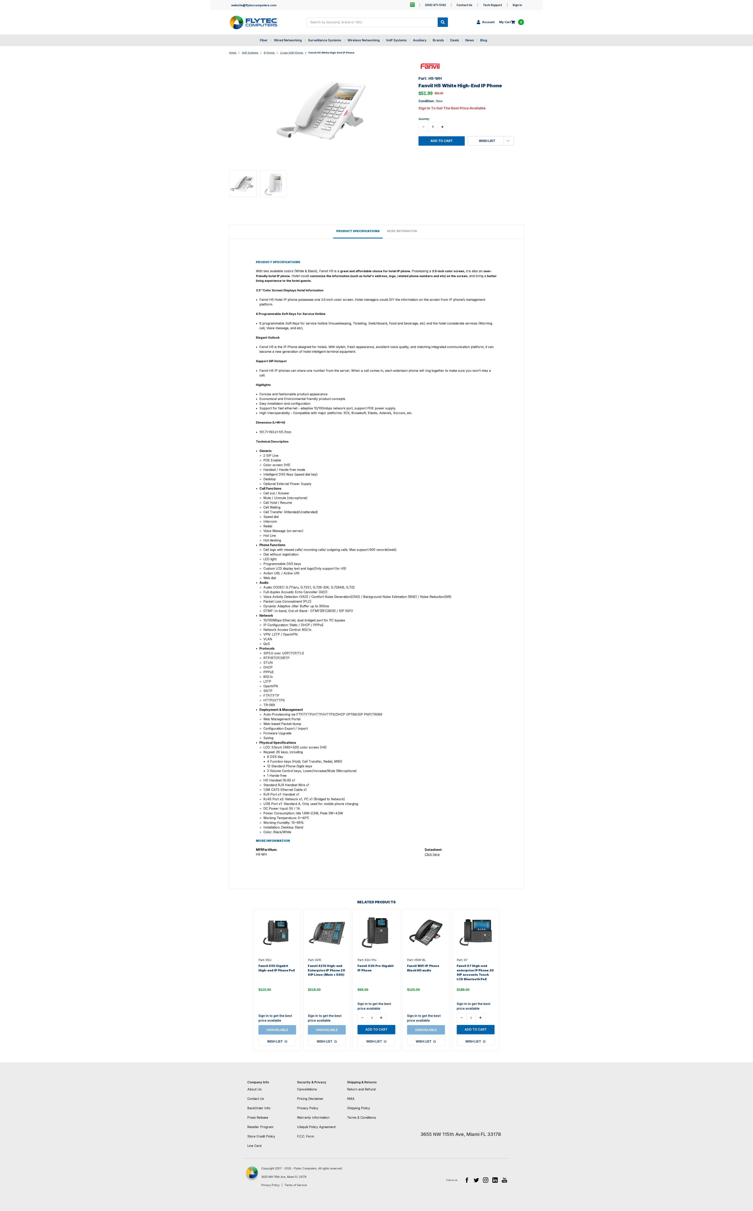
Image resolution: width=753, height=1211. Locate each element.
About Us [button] (254, 1089)
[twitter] (476, 1180)
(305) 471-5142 (435, 5)
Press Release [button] (257, 1117)
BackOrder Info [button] (258, 1108)
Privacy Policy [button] (307, 1108)
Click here (432, 854)
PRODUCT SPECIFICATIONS (358, 231)
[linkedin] (495, 1180)
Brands (438, 40)
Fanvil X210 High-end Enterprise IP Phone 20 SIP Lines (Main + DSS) (326, 970)
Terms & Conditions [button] (361, 1117)
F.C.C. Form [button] (305, 1136)
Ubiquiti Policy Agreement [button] (316, 1127)
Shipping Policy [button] (358, 1108)
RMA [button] (351, 1099)
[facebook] (467, 1180)
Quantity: (424, 118)
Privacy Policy (270, 1185)
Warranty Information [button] (313, 1117)
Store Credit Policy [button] (261, 1136)
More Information (402, 231)
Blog (483, 40)
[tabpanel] (277, 980)
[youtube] (504, 1180)
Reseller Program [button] (260, 1127)
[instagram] (486, 1180)
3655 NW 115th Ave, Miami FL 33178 (283, 1176)
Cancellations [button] (307, 1089)
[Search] (443, 22)
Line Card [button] (254, 1146)
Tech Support (492, 5)
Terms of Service (296, 1185)
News (469, 40)
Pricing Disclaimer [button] (310, 1099)
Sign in (517, 5)
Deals (454, 40)
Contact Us (464, 5)
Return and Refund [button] (361, 1089)
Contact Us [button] (255, 1099)
